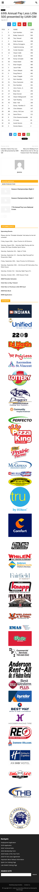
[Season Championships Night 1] (5, 200)
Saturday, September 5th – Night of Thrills (13, 251)
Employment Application (8, 842)
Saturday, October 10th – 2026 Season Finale (14, 275)
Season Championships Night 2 (22, 189)
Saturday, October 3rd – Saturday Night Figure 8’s (16, 271)
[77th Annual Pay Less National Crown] (5, 209)
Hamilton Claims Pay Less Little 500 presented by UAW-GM (10, 151)
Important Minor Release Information (12, 859)
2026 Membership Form (8, 851)
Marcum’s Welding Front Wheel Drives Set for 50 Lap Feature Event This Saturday (29, 151)
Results (3, 10)
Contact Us (27, 885)
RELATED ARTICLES (8, 181)
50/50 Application (6, 845)
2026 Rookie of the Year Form (10, 854)
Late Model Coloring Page (9, 865)
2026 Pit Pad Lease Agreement (10, 857)
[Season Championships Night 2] (5, 191)
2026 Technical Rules (7, 848)
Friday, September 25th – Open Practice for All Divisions (17, 261)
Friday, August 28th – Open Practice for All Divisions (16, 241)
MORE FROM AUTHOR (8, 184)
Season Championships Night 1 (22, 198)
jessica (19, 172)
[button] (36, 2)
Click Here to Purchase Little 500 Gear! (13, 287)
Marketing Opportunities (15, 885)
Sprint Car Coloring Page (8, 862)
